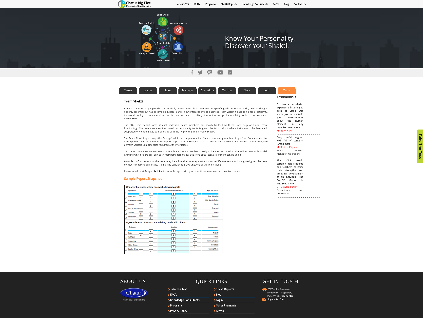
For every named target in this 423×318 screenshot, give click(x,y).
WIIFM (197, 4)
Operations (207, 90)
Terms (220, 311)
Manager (187, 90)
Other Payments (226, 305)
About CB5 (183, 4)
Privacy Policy (178, 311)
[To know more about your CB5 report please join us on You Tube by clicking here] (220, 72)
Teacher (227, 90)
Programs (210, 4)
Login (219, 300)
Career (128, 90)
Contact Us (300, 4)
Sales (168, 90)
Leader (148, 90)
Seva (247, 90)
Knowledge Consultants (255, 4)
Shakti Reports (229, 4)
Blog (286, 4)
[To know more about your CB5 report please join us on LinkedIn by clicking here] (230, 72)
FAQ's (276, 4)
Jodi (267, 90)
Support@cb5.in (154, 171)
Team (286, 90)
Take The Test (178, 289)
